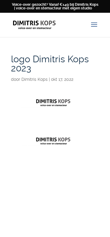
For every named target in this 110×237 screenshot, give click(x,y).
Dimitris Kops (34, 79)
